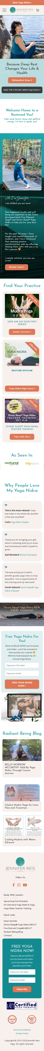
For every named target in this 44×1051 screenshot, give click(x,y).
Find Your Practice (22, 286)
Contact (8, 935)
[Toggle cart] (38, 10)
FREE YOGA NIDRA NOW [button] (22, 684)
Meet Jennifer (10, 921)
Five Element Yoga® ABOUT (18, 928)
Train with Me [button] (21, 437)
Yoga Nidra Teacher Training (17, 908)
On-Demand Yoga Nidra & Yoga (19, 905)
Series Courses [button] (21, 332)
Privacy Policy (22, 1033)
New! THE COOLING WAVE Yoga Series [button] (22, 90)
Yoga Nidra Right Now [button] (21, 388)
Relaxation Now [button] (21, 80)
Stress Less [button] (16, 267)
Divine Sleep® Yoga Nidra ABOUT (20, 925)
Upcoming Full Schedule (16, 901)
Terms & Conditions (22, 1030)
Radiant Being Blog (22, 734)
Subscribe (22, 989)
